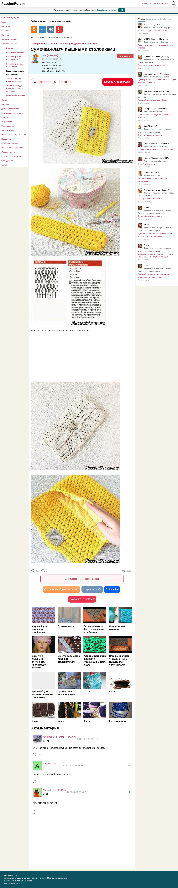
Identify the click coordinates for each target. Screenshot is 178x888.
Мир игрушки (7, 122)
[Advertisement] (81, 356)
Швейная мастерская (153, 111)
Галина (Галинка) (151, 172)
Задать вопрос (23, 878)
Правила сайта (9, 878)
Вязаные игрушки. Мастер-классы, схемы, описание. (156, 60)
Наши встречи (7, 130)
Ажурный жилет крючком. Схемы (153, 100)
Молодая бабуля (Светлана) (157, 74)
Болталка (5, 26)
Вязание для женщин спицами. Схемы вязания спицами (155, 130)
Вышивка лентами (152, 175)
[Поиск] (173, 3)
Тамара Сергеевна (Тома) (155, 109)
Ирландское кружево (15, 96)
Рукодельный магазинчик (12, 156)
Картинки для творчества (12, 113)
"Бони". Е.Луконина (146, 164)
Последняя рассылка (57, 878)
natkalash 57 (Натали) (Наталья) (59, 737)
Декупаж (5, 104)
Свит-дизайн (7, 160)
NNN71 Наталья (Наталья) (156, 39)
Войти (144, 3)
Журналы (10, 48)
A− (35, 81)
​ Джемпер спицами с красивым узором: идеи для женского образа (156, 235)
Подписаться (125, 56)
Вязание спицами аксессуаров (157, 27)
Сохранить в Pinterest (82, 599)
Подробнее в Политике (106, 10)
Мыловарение (7, 126)
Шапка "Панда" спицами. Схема (152, 30)
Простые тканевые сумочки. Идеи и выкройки (154, 116)
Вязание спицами (9, 39)
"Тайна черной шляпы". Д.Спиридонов (155, 149)
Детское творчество (10, 109)
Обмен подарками (9, 143)
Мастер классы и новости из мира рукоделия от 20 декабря (64, 43)
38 (37, 571)
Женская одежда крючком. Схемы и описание (14, 88)
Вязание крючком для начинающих (16, 58)
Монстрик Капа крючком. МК (151, 199)
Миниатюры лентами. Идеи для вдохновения (152, 179)
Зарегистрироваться (159, 3)
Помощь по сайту (39, 878)
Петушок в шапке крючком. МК (151, 65)
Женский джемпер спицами (150, 216)
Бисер (4, 22)
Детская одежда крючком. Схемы (13, 79)
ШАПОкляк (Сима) (152, 24)
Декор (4, 100)
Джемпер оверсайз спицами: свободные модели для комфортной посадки (156, 255)
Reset (64, 81)
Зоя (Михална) (50, 55)
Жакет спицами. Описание (150, 135)
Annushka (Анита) (52, 763)
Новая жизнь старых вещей (13, 134)
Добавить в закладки (117, 82)
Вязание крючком (9, 43)
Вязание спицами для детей (156, 77)
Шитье (4, 165)
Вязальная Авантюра (16, 52)
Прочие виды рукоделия (12, 147)
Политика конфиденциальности (17, 881)
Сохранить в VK (92, 589)
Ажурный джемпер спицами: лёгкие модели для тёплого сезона (154, 275)
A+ (55, 81)
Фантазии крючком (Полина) (157, 91)
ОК (121, 10)
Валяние (5, 35)
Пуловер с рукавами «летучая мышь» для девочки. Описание (157, 81)
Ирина (146, 207)
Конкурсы (5, 117)
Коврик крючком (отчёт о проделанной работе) (155, 46)
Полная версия (10, 875)
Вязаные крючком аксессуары (15, 72)
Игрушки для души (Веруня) (156, 56)
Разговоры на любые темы (156, 146)
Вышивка (5, 31)
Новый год (6, 139)
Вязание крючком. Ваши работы (14, 65)
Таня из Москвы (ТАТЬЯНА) (156, 143)
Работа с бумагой (9, 152)
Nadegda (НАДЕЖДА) (54, 790)
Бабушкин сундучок (10, 18)
